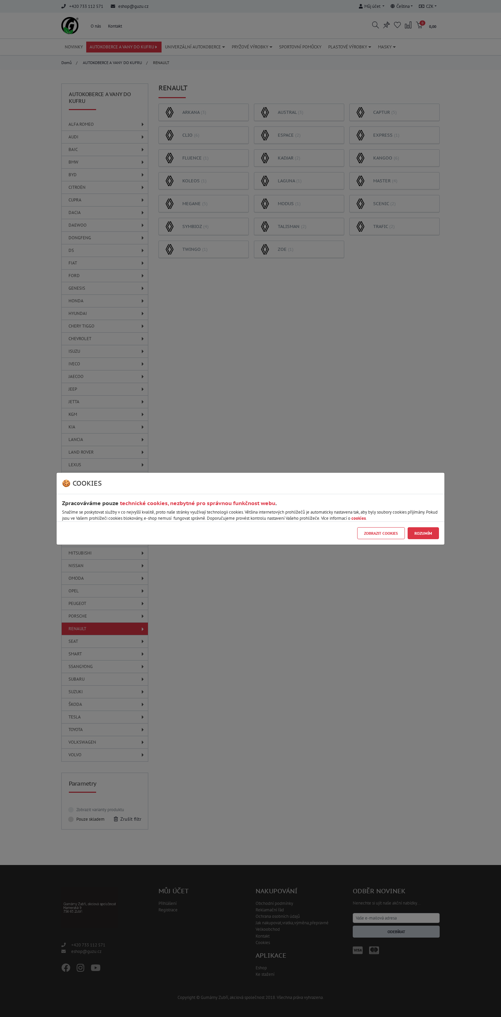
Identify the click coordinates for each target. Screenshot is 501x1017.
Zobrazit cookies (381, 533)
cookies (358, 518)
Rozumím (423, 533)
